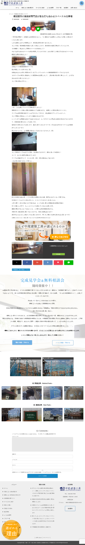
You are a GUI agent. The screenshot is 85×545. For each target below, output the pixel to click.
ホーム (17, 7)
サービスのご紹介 (40, 7)
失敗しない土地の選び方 (27, 7)
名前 (14, 454)
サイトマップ (46, 537)
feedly (59, 254)
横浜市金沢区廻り (6, 387)
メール (14, 459)
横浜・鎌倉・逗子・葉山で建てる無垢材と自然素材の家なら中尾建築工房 (39, 542)
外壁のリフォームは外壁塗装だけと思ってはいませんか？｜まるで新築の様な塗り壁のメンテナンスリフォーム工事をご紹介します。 (53, 411)
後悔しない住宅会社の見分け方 (12, 495)
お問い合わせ (74, 7)
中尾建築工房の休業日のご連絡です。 (42, 527)
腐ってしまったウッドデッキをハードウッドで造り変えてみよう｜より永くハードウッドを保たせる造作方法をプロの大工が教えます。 (74, 411)
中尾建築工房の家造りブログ (21, 269)
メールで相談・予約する (63, 342)
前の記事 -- (24, 358)
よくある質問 (50, 7)
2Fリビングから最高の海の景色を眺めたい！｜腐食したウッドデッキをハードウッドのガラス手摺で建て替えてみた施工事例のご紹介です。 (11, 411)
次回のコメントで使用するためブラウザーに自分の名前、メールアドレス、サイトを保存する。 (37, 472)
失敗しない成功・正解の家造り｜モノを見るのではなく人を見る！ (53, 388)
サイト (14, 465)
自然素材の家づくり (9, 498)
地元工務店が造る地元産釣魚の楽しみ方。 (74, 388)
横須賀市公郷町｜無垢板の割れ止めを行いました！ (32, 388)
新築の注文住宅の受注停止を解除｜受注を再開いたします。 (32, 409)
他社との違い (7, 505)
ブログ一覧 (58, 7)
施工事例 (6, 511)
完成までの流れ (8, 508)
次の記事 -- (54, 358)
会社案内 (66, 7)
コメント (15, 436)
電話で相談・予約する (22, 342)
